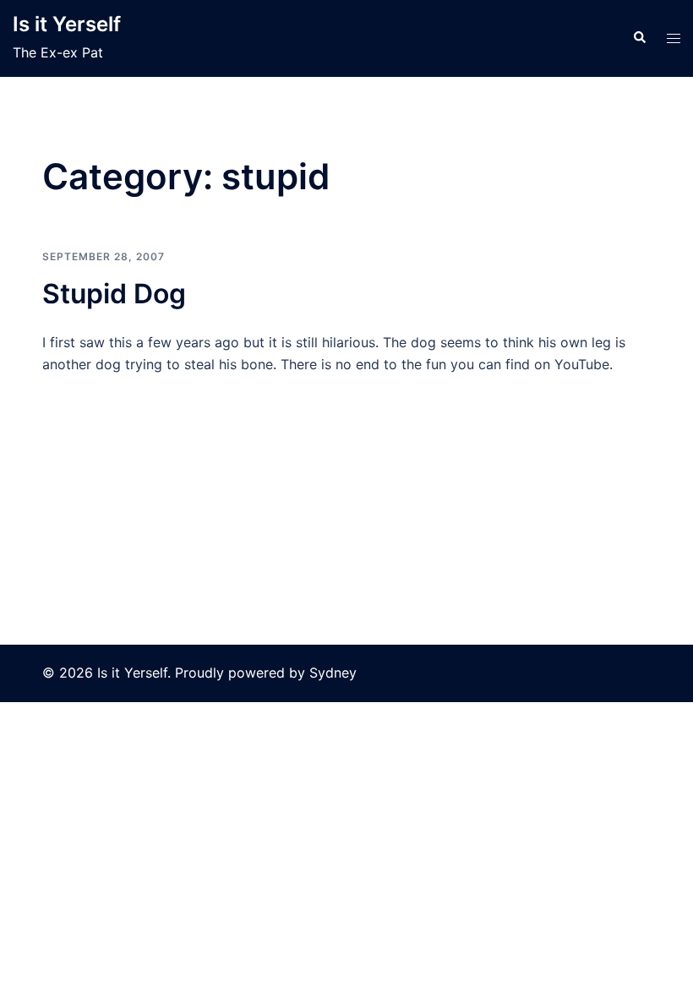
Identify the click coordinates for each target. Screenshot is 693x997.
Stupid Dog (114, 293)
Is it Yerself (67, 24)
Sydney (333, 672)
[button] (639, 38)
